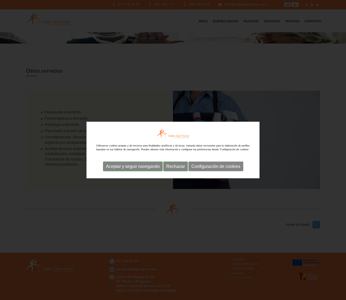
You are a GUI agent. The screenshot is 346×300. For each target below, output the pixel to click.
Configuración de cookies (215, 166)
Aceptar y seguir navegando (133, 166)
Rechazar (175, 166)
